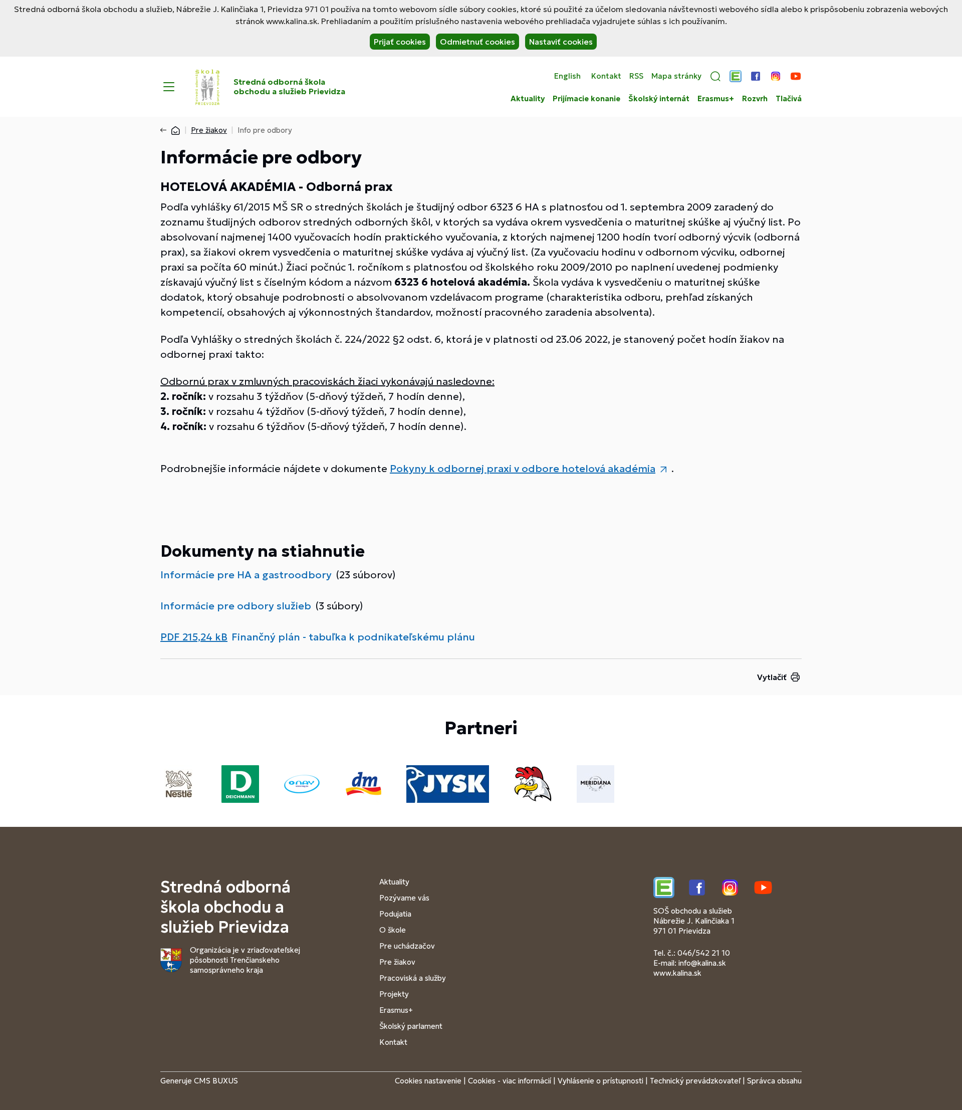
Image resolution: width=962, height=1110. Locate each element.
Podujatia (395, 914)
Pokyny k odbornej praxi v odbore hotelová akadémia (522, 468)
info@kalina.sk (702, 963)
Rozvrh (755, 98)
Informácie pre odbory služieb (235, 605)
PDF (193, 636)
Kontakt (606, 76)
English (567, 76)
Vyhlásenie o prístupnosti (600, 1080)
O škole (392, 930)
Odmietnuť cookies (477, 42)
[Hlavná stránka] (175, 130)
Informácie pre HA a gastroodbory (246, 574)
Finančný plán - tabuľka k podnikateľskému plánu (353, 636)
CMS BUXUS (216, 1080)
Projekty (394, 994)
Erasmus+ (715, 98)
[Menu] (168, 87)
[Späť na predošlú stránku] (165, 130)
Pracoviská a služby (412, 978)
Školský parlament (410, 1026)
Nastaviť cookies (561, 42)
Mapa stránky (676, 76)
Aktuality (528, 98)
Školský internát (658, 98)
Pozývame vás (404, 898)
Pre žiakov (209, 130)
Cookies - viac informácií (509, 1080)
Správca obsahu (774, 1080)
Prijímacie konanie (586, 98)
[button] (715, 76)
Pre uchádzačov (407, 946)
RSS (636, 76)
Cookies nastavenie (428, 1080)
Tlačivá (789, 98)
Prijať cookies (400, 42)
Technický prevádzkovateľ (695, 1080)
